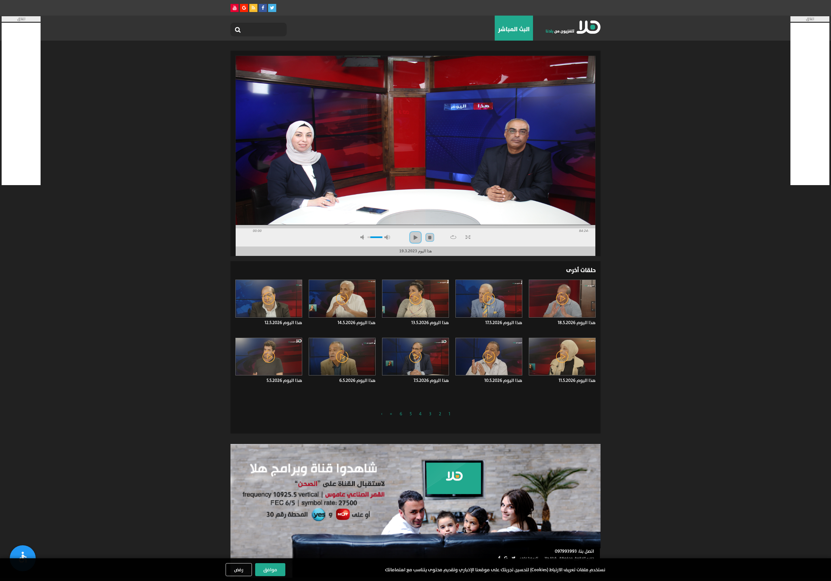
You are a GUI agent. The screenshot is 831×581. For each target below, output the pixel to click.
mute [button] (363, 237)
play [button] (415, 237)
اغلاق (810, 19)
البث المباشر (514, 29)
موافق (270, 570)
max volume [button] (387, 237)
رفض (238, 570)
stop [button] (429, 237)
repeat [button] (453, 237)
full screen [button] (468, 237)
